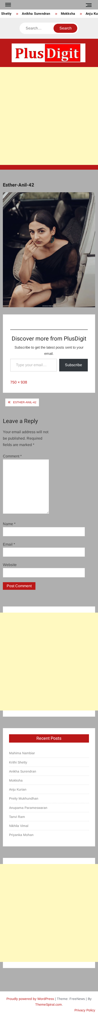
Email (9, 544)
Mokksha (66, 13)
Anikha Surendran (34, 13)
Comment (12, 456)
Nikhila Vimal (18, 826)
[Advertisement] (49, 116)
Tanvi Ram (17, 817)
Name (9, 524)
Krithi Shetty (18, 762)
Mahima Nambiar (22, 753)
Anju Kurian (17, 789)
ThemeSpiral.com (48, 1004)
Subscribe (73, 365)
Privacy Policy (84, 1010)
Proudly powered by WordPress (30, 999)
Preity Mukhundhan (23, 798)
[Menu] (7, 5)
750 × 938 (18, 382)
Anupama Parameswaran (28, 808)
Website (10, 565)
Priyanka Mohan (21, 835)
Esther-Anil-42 (24, 402)
